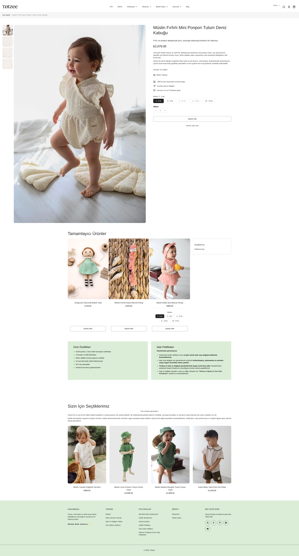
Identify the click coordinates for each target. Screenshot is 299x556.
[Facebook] (213, 522)
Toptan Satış (176, 518)
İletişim (108, 514)
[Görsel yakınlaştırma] (80, 124)
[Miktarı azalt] (155, 110)
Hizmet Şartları (144, 521)
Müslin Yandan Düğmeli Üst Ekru (87, 487)
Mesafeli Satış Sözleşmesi (148, 514)
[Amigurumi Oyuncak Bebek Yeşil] (88, 269)
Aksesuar (145, 7)
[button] (192, 119)
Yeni (111, 7)
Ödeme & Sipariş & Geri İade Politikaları (149, 533)
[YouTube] (207, 528)
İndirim (119, 7)
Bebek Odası (161, 7)
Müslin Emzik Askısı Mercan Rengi (129, 303)
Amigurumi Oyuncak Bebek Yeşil (88, 303)
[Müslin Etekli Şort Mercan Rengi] (170, 269)
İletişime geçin (175, 90)
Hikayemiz (176, 514)
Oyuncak (176, 7)
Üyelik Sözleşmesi (145, 518)
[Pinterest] (219, 522)
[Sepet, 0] (294, 6)
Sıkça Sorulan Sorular (114, 518)
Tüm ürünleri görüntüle (148, 411)
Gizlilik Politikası (144, 525)
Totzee (152, 550)
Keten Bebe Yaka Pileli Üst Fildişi (212, 487)
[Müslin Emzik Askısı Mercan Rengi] (129, 269)
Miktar (156, 107)
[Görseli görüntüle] (7, 30)
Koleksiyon (131, 7)
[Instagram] (225, 522)
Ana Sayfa (6, 15)
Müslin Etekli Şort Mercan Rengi (170, 303)
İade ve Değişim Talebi (114, 521)
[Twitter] (207, 522)
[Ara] (283, 6)
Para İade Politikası (146, 529)
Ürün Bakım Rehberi (113, 525)
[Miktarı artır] (165, 110)
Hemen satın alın (192, 126)
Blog (187, 7)
